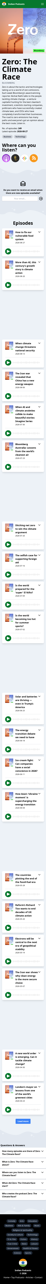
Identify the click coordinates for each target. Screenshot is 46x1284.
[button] (42, 4)
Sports (28, 1253)
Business (7, 136)
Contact (38, 1277)
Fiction (23, 1239)
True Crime (12, 1244)
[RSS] (33, 158)
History (34, 1239)
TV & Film (11, 1239)
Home (6, 1277)
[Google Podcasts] (24, 158)
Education (32, 1221)
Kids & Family (24, 1225)
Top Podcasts (17, 1277)
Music (36, 1225)
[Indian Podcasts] (23, 1263)
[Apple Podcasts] (6, 158)
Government (13, 1248)
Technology (20, 136)
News (24, 1244)
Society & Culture (15, 1234)
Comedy (11, 1221)
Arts (22, 1221)
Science (17, 1253)
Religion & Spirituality (22, 1230)
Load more (23, 1121)
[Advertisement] (23, 315)
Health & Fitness (30, 1248)
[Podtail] (15, 158)
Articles (29, 1277)
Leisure (34, 1244)
